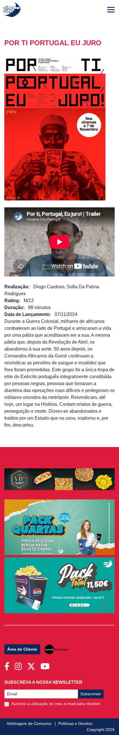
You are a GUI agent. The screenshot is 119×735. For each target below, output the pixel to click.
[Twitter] (32, 664)
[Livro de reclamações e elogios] (55, 650)
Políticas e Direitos (75, 723)
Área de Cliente (22, 649)
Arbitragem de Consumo (30, 723)
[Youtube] (46, 664)
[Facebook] (8, 664)
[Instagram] (19, 664)
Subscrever (90, 694)
